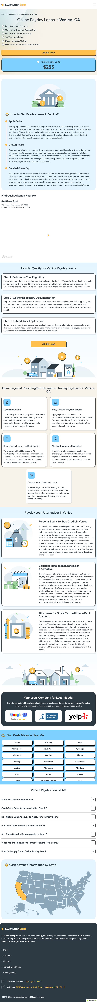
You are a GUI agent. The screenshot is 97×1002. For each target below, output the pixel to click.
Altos (48, 774)
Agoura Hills (17, 749)
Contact (7, 961)
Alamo (80, 755)
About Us (7, 955)
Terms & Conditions (12, 967)
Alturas (80, 774)
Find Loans (13, 14)
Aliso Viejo (80, 761)
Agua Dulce (48, 749)
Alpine (17, 768)
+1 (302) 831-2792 (32, 981)
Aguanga (80, 749)
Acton (17, 742)
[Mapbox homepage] (7, 256)
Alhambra (48, 761)
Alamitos (48, 755)
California (25, 14)
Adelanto (48, 742)
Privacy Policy (9, 972)
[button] (48, 235)
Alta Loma (48, 768)
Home (3, 14)
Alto (17, 774)
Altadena (80, 768)
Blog (5, 950)
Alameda (17, 755)
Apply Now (48, 52)
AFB (80, 742)
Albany (17, 761)
